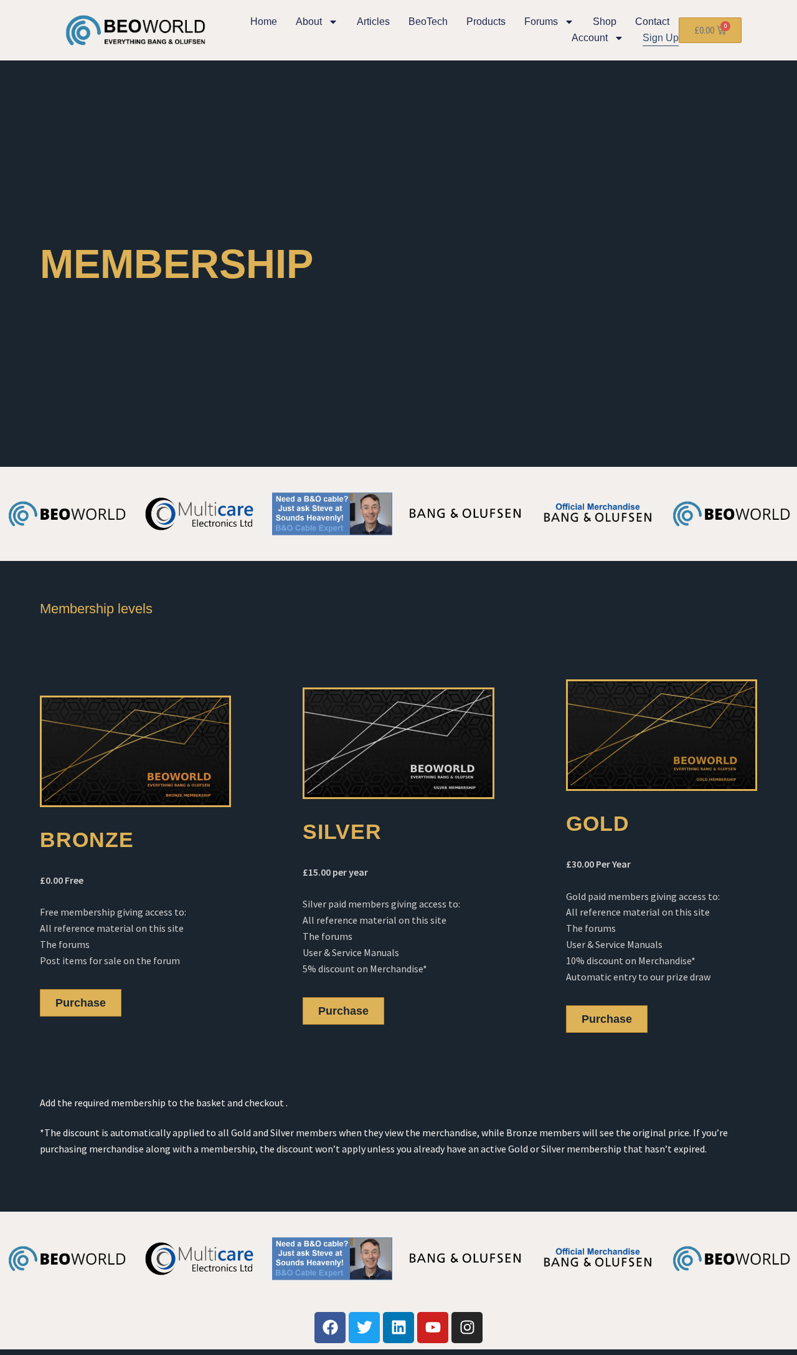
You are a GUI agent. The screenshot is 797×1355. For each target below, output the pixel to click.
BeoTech (428, 21)
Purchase (80, 1003)
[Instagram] (467, 1327)
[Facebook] (330, 1327)
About (309, 21)
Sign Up (661, 37)
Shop (604, 21)
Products (486, 21)
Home (263, 21)
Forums (541, 21)
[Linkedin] (398, 1327)
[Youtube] (432, 1327)
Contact (652, 21)
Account (590, 37)
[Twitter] (364, 1327)
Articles (373, 21)
